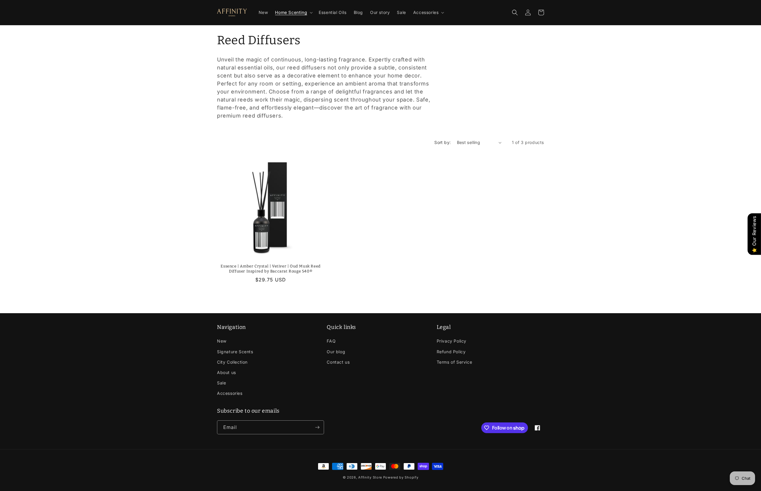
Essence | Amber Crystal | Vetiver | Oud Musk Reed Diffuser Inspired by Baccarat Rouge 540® (270, 268)
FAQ (331, 340)
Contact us (338, 362)
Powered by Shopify (401, 477)
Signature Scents (235, 351)
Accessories (230, 393)
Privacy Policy (451, 340)
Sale (221, 382)
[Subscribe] (317, 427)
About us (226, 372)
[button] (293, 12)
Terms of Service (454, 362)
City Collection (232, 362)
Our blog (336, 351)
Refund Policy (451, 351)
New (222, 340)
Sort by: (442, 142)
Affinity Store (370, 477)
